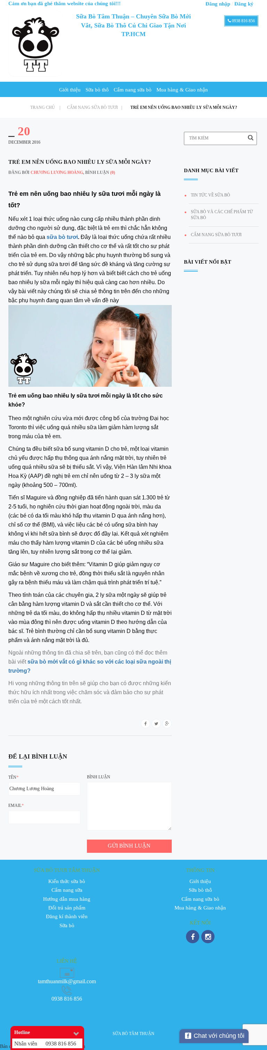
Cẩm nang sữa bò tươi (94, 107)
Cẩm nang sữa (66, 890)
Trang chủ (45, 107)
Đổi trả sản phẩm (67, 908)
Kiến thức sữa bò (66, 881)
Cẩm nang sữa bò (133, 90)
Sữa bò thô (97, 90)
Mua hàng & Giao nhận (182, 90)
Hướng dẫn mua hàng (66, 899)
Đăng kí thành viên (67, 916)
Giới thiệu (70, 90)
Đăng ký (243, 4)
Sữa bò (66, 925)
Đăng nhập (217, 4)
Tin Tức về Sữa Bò (210, 195)
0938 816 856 (243, 20)
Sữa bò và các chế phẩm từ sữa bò (222, 214)
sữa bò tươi (62, 237)
